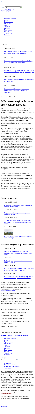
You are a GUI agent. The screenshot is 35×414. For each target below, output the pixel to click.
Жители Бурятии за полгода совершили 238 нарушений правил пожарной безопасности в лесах (18, 222)
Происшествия (8, 22)
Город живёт (8, 30)
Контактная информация (11, 366)
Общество (7, 23)
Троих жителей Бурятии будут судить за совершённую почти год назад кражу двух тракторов (17, 90)
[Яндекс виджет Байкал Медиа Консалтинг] (17, 15)
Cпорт (6, 25)
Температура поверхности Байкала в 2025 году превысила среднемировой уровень (18, 61)
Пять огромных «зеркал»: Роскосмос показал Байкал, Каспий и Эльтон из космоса (18, 52)
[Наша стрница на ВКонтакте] (17, 12)
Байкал (6, 31)
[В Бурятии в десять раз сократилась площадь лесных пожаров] (8, 234)
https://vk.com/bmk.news (8, 290)
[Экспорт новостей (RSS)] (17, 14)
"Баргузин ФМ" (9, 9)
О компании (8, 363)
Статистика (7, 368)
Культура (7, 28)
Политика (7, 35)
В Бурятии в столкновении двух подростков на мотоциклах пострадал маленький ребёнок (18, 277)
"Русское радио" (6, 10)
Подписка (4, 406)
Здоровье (7, 26)
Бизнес (6, 20)
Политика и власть (10, 18)
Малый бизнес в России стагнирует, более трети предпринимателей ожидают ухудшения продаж (19, 71)
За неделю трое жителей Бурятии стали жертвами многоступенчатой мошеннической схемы (18, 253)
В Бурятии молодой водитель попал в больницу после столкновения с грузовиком (19, 269)
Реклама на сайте (9, 365)
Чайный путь (8, 33)
